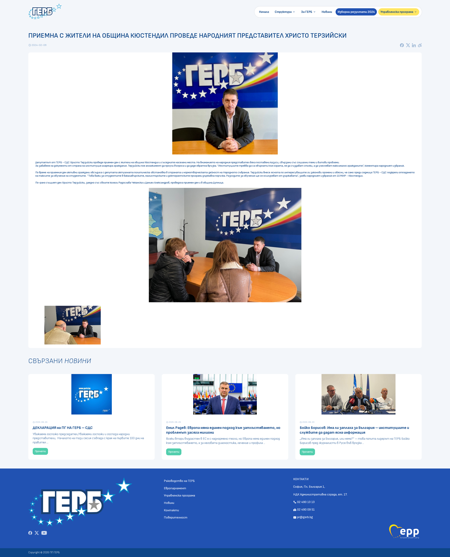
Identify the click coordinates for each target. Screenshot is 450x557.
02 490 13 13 (304, 502)
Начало (264, 12)
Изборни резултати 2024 (356, 12)
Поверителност (175, 517)
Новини (327, 12)
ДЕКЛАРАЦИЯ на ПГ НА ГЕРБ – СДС (63, 427)
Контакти (171, 510)
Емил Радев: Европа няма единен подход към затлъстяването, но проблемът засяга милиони (223, 430)
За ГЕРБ (308, 12)
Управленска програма (398, 12)
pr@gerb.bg (303, 517)
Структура (285, 12)
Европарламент (175, 488)
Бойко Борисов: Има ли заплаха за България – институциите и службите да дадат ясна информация (354, 430)
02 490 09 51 (304, 509)
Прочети (40, 451)
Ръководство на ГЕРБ (179, 481)
